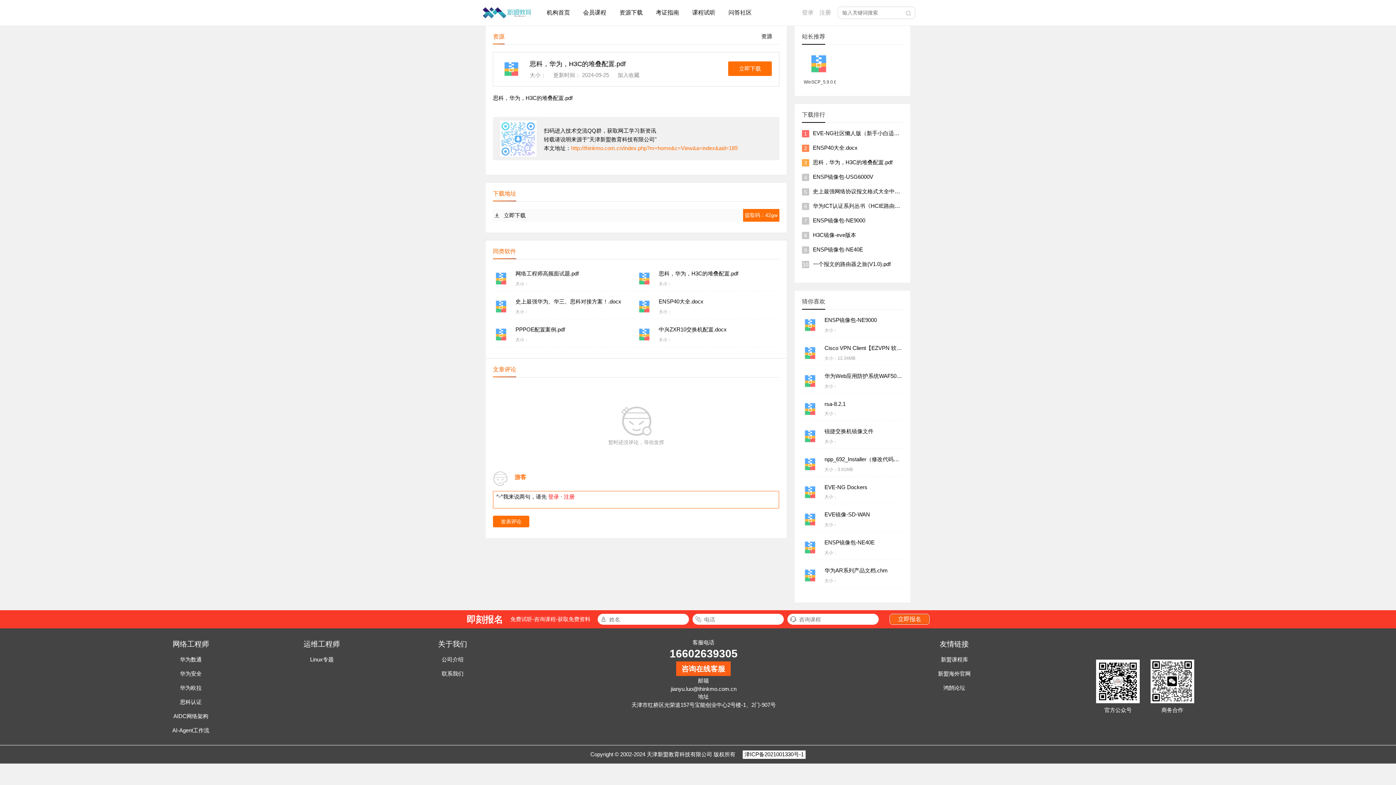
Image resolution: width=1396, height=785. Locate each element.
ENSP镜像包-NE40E (838, 249)
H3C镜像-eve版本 (834, 235)
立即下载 (750, 68)
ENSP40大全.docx (835, 148)
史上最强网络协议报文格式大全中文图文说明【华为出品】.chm (890, 191)
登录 (808, 12)
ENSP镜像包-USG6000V (843, 177)
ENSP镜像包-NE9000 (839, 220)
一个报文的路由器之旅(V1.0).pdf (852, 264)
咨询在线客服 (703, 669)
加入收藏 (628, 75)
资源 (766, 36)
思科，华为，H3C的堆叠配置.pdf (852, 162)
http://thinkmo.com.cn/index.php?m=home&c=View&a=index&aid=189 (654, 148)
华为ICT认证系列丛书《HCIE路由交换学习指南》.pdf (877, 206)
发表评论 (511, 521)
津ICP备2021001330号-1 (774, 754)
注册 (825, 12)
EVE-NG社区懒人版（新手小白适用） (859, 133)
